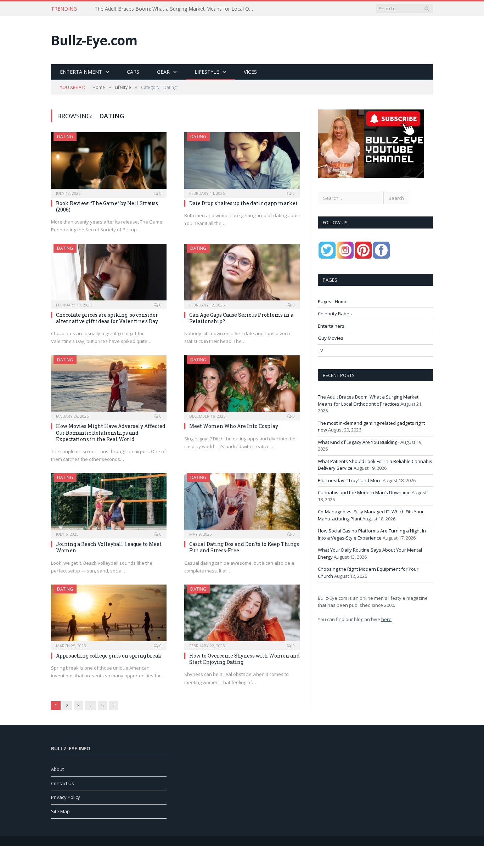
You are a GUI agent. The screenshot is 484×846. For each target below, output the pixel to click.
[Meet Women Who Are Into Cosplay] (242, 385)
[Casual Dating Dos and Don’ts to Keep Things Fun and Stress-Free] (242, 503)
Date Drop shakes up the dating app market (243, 203)
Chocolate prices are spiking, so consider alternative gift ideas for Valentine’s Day (107, 318)
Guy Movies (330, 338)
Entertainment (81, 71)
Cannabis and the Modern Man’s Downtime (364, 492)
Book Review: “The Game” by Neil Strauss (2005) (107, 206)
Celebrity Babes (335, 313)
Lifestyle (207, 71)
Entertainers (331, 326)
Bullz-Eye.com (94, 40)
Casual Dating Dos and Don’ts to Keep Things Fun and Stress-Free (244, 547)
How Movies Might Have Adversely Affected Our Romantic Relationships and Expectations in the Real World (110, 432)
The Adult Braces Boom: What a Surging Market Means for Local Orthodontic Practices (368, 400)
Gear (163, 71)
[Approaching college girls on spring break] (109, 615)
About (57, 769)
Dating (65, 137)
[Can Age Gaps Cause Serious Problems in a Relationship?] (242, 274)
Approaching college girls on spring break (109, 655)
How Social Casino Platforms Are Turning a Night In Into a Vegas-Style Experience (372, 534)
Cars (133, 71)
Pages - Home (333, 301)
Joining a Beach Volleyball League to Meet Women (109, 547)
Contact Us (62, 783)
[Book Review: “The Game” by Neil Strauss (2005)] (109, 162)
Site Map (60, 811)
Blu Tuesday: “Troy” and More (350, 480)
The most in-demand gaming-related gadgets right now (158, 9)
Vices (250, 71)
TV (320, 350)
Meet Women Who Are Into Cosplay (233, 426)
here (386, 619)
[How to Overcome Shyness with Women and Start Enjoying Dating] (242, 615)
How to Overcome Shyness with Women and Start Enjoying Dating (244, 658)
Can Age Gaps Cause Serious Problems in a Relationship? (241, 318)
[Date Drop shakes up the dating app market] (242, 162)
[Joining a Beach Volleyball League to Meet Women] (109, 503)
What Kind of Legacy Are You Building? (358, 442)
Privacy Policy (65, 797)
